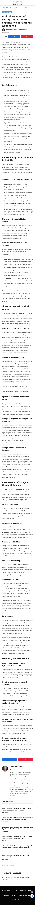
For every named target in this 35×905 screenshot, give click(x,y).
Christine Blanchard (12, 29)
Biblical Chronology (19, 900)
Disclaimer (22, 893)
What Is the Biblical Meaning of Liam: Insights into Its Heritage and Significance (17, 837)
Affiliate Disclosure (25, 895)
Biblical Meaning (19, 7)
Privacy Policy (12, 893)
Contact (16, 890)
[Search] (32, 3)
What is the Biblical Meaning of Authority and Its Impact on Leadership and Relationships (17, 846)
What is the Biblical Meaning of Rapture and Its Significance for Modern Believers (17, 828)
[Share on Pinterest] (27, 36)
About (9, 890)
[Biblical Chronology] (17, 3)
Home (11, 7)
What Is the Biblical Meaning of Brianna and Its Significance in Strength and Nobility (17, 818)
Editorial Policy (25, 890)
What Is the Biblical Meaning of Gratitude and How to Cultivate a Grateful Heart (17, 809)
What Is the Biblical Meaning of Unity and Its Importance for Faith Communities (16, 856)
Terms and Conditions (10, 895)
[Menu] (3, 2)
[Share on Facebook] (14, 36)
